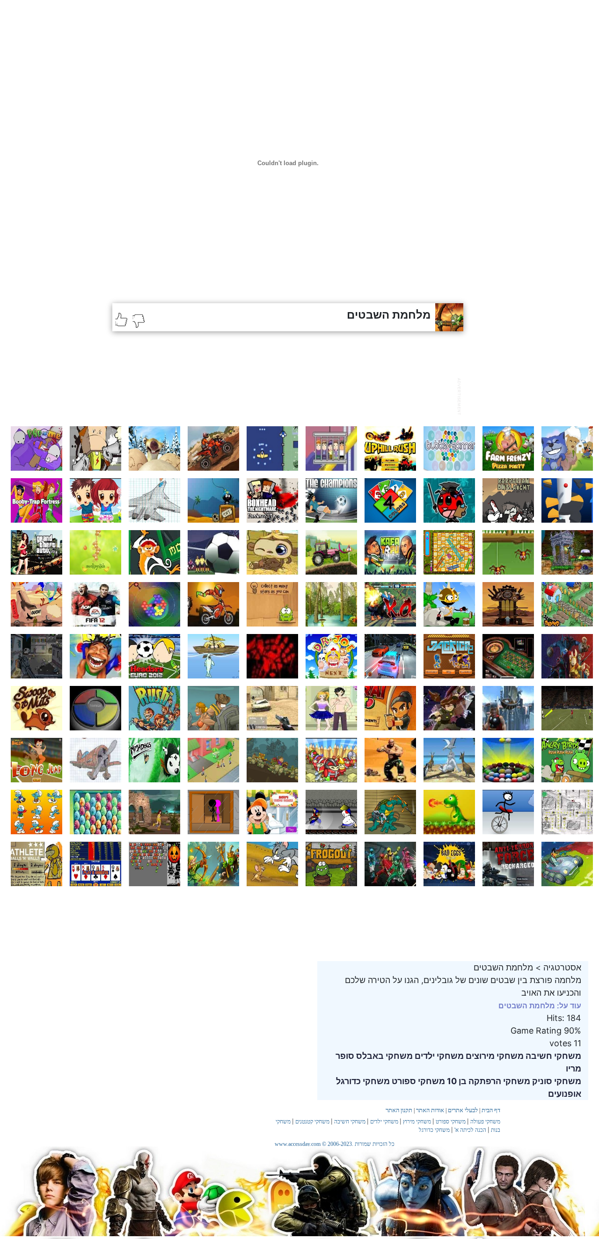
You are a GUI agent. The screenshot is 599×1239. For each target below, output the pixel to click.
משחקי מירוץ (417, 1121)
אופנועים (564, 1094)
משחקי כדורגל (363, 1081)
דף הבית (491, 1110)
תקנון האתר (399, 1110)
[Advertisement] (282, 395)
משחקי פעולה (485, 1121)
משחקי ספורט (417, 1081)
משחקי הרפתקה (498, 1081)
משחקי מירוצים (494, 1056)
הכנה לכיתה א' (470, 1130)
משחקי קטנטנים (312, 1121)
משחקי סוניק (555, 1081)
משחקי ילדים (438, 1056)
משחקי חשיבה (552, 1056)
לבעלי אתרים (463, 1110)
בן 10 (456, 1081)
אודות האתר (430, 1110)
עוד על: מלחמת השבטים (539, 1005)
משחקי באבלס (383, 1056)
